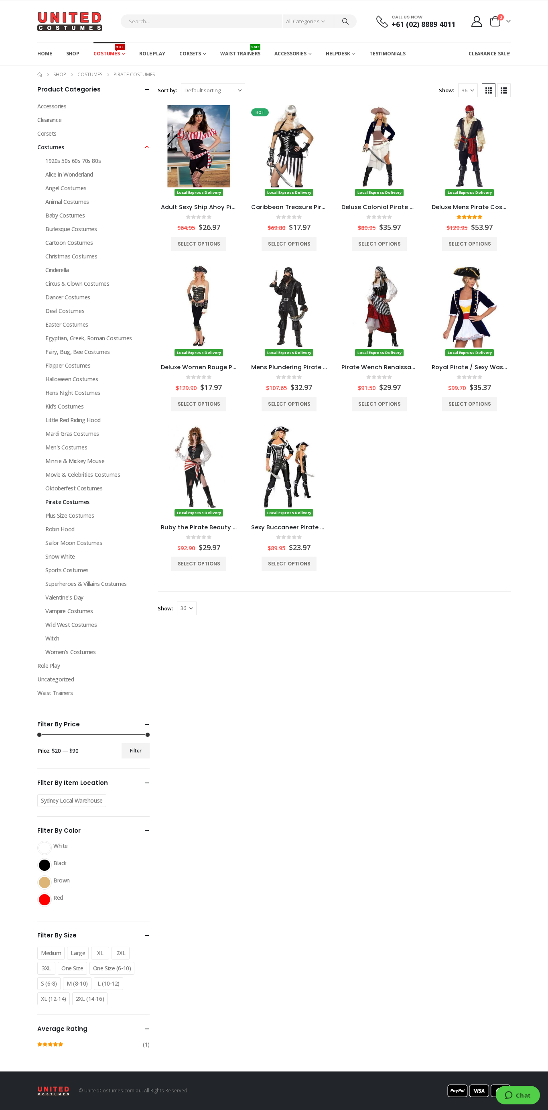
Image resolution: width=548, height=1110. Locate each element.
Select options (199, 243)
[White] (44, 848)
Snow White (60, 556)
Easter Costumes (66, 324)
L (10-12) (108, 983)
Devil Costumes (64, 311)
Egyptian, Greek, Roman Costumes (88, 338)
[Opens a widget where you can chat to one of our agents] (517, 1096)
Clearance (49, 120)
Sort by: (167, 90)
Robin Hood (60, 529)
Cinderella (57, 270)
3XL (46, 968)
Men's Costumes (66, 447)
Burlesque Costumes (71, 229)
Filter (136, 750)
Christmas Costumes (71, 256)
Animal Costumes (67, 201)
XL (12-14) (53, 998)
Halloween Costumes (71, 379)
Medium (51, 953)
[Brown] (44, 882)
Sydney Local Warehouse (72, 800)
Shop (73, 53)
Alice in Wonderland (69, 174)
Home (44, 53)
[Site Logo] (69, 21)
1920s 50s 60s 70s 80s (73, 161)
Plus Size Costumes (69, 515)
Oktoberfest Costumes (74, 488)
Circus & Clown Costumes (77, 283)
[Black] (44, 865)
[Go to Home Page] (39, 74)
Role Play (152, 53)
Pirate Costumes (67, 502)
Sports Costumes (67, 570)
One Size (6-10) (112, 968)
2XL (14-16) (90, 998)
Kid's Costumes (64, 406)
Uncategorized (55, 679)
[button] (488, 90)
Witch (52, 638)
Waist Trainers (240, 50)
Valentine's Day (64, 597)
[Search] (345, 21)
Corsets (190, 53)
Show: (446, 90)
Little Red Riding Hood (73, 420)
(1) (93, 1045)
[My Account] (477, 21)
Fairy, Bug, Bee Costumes (77, 352)
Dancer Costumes (67, 297)
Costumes (108, 50)
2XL (121, 953)
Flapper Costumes (67, 365)
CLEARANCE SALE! (490, 53)
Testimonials (387, 53)
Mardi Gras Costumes (72, 433)
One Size (72, 968)
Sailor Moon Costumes (73, 543)
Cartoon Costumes (69, 242)
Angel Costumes (65, 188)
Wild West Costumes (71, 624)
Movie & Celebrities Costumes (82, 474)
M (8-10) (77, 983)
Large (78, 953)
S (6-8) (49, 983)
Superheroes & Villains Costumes (86, 584)
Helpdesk (338, 53)
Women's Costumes (70, 652)
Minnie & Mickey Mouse (74, 461)
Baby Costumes (65, 215)
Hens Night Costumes (72, 392)
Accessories (290, 53)
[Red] (44, 899)
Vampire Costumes (69, 611)
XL (100, 953)
